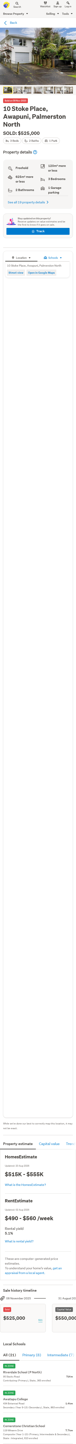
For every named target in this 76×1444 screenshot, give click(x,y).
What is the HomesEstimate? (25, 1185)
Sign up (58, 6)
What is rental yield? (19, 1241)
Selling (51, 14)
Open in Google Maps (41, 272)
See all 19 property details (26, 202)
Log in (68, 6)
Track (40, 231)
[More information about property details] (35, 152)
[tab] (21, 257)
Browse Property (14, 14)
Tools (65, 14)
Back (13, 22)
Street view (16, 272)
